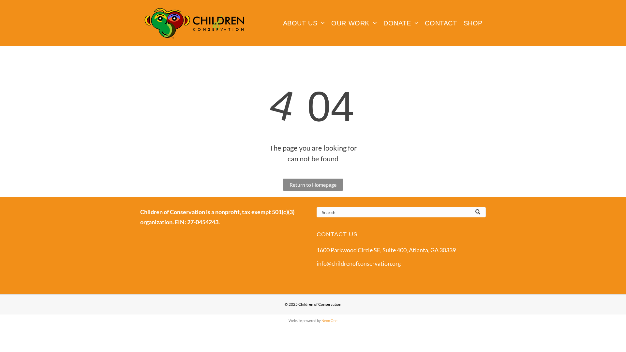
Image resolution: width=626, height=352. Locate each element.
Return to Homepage (313, 185)
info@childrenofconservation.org (359, 263)
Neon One (329, 320)
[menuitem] (304, 23)
